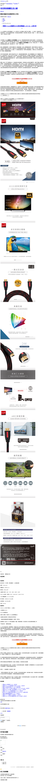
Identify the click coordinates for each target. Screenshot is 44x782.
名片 (3, 21)
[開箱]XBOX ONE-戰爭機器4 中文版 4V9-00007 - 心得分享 (14, 685)
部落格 (4, 20)
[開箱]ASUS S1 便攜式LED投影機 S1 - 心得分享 (12, 694)
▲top (1, 713)
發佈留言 (2, 721)
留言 (9, 708)
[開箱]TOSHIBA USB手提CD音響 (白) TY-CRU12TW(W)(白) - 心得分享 (16, 688)
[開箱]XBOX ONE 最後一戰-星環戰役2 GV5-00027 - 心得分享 (14, 689)
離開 (6, 779)
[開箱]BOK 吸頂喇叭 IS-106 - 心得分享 (10, 684)
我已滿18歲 (2, 779)
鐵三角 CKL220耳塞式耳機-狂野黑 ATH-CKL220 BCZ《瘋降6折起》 (15, 692)
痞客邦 (6, 708)
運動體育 (9, 711)
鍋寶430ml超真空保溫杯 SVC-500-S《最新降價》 (12, 687)
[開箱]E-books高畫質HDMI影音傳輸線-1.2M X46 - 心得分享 (19, 26)
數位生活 (9, 16)
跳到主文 (2, 11)
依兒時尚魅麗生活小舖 (9, 8)
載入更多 (2, 715)
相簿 (3, 18)
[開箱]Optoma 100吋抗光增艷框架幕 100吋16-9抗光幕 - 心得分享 (15, 696)
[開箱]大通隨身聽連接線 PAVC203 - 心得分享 (11, 693)
